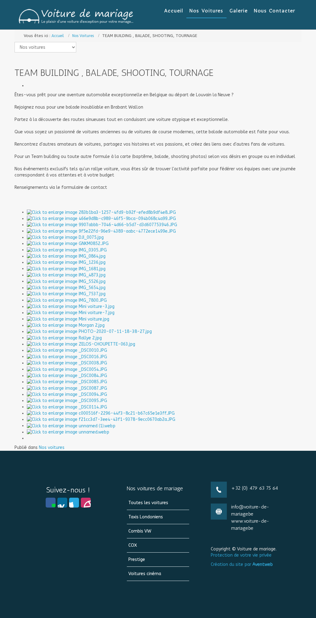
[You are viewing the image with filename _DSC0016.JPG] (67, 356)
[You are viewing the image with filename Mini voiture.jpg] (68, 318)
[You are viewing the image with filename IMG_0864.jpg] (66, 256)
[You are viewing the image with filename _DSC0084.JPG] (67, 375)
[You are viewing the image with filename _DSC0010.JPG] (67, 350)
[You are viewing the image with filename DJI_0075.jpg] (65, 237)
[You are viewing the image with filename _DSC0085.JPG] (67, 381)
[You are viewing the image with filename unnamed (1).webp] (71, 425)
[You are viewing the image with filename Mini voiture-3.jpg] (70, 306)
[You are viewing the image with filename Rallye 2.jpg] (64, 337)
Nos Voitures (83, 36)
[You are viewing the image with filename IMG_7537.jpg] (66, 294)
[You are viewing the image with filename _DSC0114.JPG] (67, 406)
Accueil (58, 36)
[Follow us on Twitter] (74, 503)
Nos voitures (51, 447)
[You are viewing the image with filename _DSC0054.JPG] (67, 369)
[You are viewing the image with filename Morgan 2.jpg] (66, 325)
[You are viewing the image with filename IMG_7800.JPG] (67, 300)
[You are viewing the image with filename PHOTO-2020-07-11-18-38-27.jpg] (89, 331)
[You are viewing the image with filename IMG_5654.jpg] (66, 287)
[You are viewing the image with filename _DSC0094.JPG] (67, 394)
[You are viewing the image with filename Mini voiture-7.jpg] (70, 312)
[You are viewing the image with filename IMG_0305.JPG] (67, 249)
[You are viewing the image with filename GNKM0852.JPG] (68, 243)
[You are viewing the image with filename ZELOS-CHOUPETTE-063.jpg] (81, 344)
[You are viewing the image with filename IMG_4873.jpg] (66, 275)
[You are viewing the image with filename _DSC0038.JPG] (67, 363)
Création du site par (242, 564)
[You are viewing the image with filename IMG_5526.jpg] (66, 281)
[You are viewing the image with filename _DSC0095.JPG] (67, 400)
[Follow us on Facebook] (51, 503)
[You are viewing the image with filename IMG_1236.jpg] (66, 262)
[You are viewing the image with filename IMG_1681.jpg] (66, 268)
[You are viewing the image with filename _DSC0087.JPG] (67, 388)
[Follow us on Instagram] (86, 503)
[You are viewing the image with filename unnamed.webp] (68, 432)
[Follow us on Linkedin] (62, 503)
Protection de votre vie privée (241, 555)
